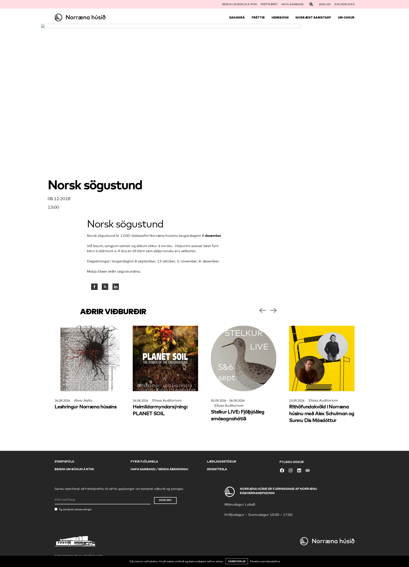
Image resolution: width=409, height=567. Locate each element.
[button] (262, 310)
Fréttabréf (269, 4)
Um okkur (346, 17)
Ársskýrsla (217, 469)
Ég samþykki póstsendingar (75, 509)
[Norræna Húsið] (92, 17)
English (325, 4)
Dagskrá (237, 17)
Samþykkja (237, 561)
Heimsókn (280, 17)
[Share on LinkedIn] (115, 287)
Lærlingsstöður (221, 461)
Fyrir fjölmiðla (144, 461)
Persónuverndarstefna (265, 561)
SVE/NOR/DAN (344, 4)
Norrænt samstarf (313, 17)
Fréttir (258, 17)
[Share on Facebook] (94, 287)
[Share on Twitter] (105, 287)
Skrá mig (165, 500)
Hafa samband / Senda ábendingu (159, 469)
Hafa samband (292, 4)
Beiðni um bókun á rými (239, 4)
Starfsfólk (64, 461)
